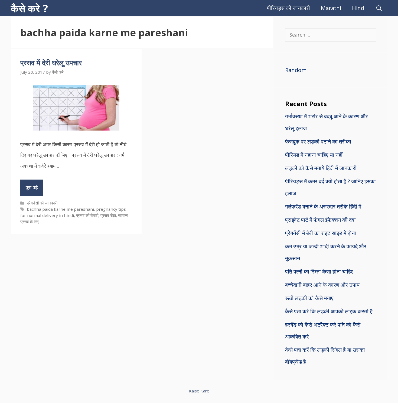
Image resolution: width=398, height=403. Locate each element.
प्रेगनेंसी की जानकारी (42, 203)
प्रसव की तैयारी (87, 215)
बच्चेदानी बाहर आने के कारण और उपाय (322, 284)
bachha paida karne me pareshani (60, 209)
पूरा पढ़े (32, 187)
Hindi (359, 8)
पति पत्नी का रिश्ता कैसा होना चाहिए (319, 271)
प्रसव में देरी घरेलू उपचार (51, 62)
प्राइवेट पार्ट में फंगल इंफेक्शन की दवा (320, 219)
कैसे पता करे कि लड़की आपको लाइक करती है (329, 311)
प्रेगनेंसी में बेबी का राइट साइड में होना (320, 233)
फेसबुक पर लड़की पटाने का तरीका (318, 141)
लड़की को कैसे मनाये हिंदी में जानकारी (321, 168)
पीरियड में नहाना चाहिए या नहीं (313, 154)
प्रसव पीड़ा (108, 215)
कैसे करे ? (29, 8)
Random (295, 70)
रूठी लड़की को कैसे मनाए (309, 298)
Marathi (331, 8)
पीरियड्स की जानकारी (288, 8)
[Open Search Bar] (379, 8)
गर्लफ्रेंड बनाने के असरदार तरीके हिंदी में (323, 206)
